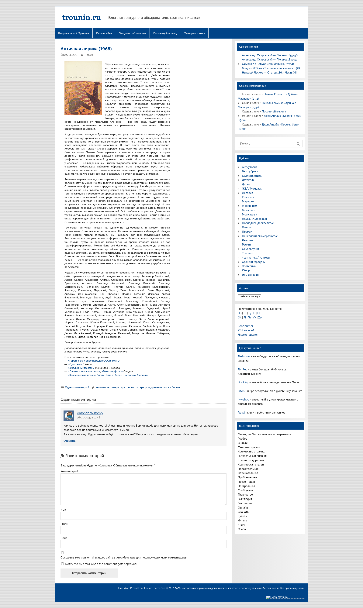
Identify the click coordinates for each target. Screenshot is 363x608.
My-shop (243, 399)
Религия (247, 244)
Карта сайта (104, 33)
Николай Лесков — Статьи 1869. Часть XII (269, 72)
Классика (248, 197)
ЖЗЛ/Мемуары (252, 188)
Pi (245, 317)
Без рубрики (250, 171)
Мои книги (248, 210)
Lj (250, 313)
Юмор (246, 270)
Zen (260, 317)
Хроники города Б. (253, 262)
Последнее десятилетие (258, 223)
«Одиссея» (75, 364)
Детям (246, 184)
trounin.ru (81, 17)
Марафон (248, 201)
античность (102, 387)
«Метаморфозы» (112, 371)
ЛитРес (242, 369)
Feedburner (245, 326)
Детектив (248, 180)
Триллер (247, 253)
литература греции (122, 387)
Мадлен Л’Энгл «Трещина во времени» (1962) (271, 68)
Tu (249, 317)
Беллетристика (251, 175)
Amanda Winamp (90, 413)
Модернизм (249, 206)
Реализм (247, 240)
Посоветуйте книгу (165, 33)
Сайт (63, 538)
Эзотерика (249, 266)
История (247, 193)
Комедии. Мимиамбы (81, 367)
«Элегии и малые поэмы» (84, 371)
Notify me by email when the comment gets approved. (100, 563)
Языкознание (250, 275)
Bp (239, 313)
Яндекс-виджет (248, 334)
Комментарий (70, 471)
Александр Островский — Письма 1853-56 (270, 55)
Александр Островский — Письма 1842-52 (269, 59)
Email (64, 524)
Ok (239, 317)
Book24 (243, 382)
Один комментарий (77, 387)
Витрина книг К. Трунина (73, 33)
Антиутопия (249, 167)
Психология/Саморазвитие (260, 236)
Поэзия (89, 54)
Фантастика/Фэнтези (256, 257)
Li (254, 313)
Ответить (70, 440)
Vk (254, 317)
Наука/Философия (254, 219)
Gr (245, 313)
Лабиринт (244, 356)
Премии (247, 231)
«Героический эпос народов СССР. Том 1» (94, 360)
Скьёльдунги (250, 249)
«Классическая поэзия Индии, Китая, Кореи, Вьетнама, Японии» (108, 374)
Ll (258, 313)
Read (241, 412)
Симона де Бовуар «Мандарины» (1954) (268, 64)
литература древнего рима (152, 387)
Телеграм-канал (194, 33)
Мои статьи (249, 214)
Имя (64, 510)
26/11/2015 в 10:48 (88, 417)
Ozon (241, 391)
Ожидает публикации (132, 33)
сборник (175, 387)
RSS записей (246, 330)
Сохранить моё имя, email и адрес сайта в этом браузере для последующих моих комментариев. (123, 557)
